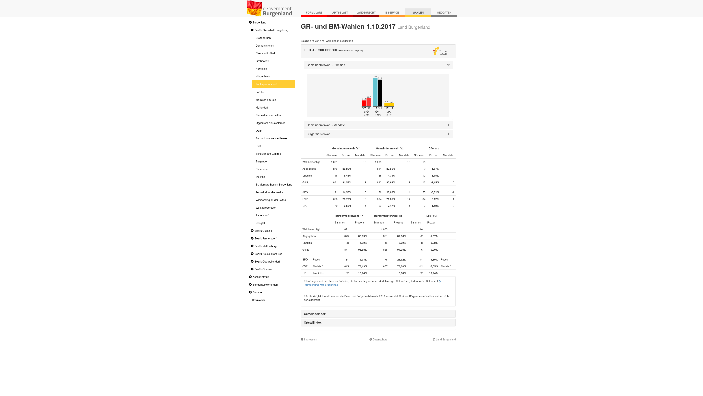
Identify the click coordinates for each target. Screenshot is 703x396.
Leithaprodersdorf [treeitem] (266, 84)
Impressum (310, 339)
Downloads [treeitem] (258, 300)
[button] (250, 22)
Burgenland (259, 22)
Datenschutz (379, 339)
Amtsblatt (340, 12)
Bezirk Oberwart (264, 269)
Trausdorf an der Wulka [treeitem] (269, 192)
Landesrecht (366, 12)
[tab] (378, 65)
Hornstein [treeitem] (261, 68)
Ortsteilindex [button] (312, 322)
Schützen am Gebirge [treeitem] (268, 153)
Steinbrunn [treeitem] (262, 169)
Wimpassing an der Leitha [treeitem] (271, 200)
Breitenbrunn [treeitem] (263, 38)
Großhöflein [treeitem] (262, 61)
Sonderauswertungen (265, 284)
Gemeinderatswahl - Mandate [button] (326, 125)
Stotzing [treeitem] (260, 177)
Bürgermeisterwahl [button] (319, 134)
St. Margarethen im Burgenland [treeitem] (274, 184)
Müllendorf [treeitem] (262, 107)
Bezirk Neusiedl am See (268, 254)
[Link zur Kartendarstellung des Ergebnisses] (440, 51)
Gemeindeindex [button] (315, 314)
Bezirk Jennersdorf (265, 238)
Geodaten (444, 12)
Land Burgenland (445, 339)
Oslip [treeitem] (259, 130)
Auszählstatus (261, 277)
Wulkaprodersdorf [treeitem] (266, 207)
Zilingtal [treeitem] (260, 223)
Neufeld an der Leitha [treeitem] (268, 115)
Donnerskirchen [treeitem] (265, 45)
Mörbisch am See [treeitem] (266, 100)
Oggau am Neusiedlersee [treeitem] (270, 123)
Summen (258, 292)
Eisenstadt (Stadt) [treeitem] (266, 53)
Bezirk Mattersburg (266, 246)
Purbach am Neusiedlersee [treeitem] (271, 138)
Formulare (314, 12)
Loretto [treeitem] (260, 92)
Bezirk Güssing (263, 230)
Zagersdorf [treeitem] (262, 215)
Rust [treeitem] (258, 146)
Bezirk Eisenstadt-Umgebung (271, 30)
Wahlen (418, 12)
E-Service (392, 12)
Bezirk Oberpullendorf (267, 261)
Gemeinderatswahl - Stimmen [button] (326, 65)
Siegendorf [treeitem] (262, 161)
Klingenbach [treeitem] (263, 76)
